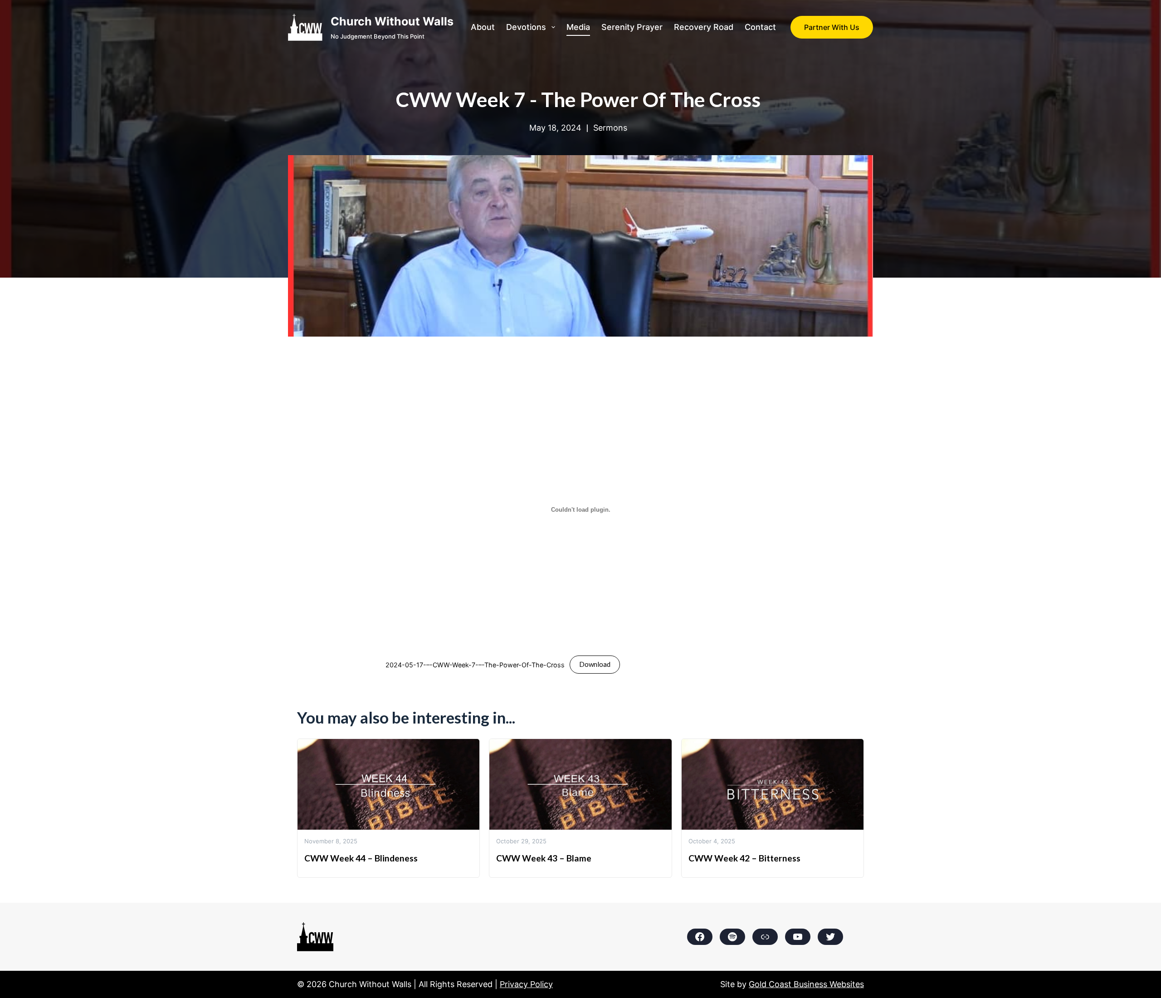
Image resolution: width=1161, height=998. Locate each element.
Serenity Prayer (632, 27)
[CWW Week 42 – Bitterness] (772, 745)
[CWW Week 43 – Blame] (580, 745)
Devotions (526, 27)
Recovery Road (703, 27)
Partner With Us (831, 27)
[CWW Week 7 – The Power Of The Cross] (580, 161)
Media (578, 27)
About (483, 27)
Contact (760, 27)
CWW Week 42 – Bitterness (744, 858)
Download (594, 664)
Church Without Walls (392, 21)
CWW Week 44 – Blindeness (361, 858)
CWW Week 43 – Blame (543, 858)
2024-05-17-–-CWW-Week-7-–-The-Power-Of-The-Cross (475, 664)
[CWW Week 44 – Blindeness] (388, 745)
